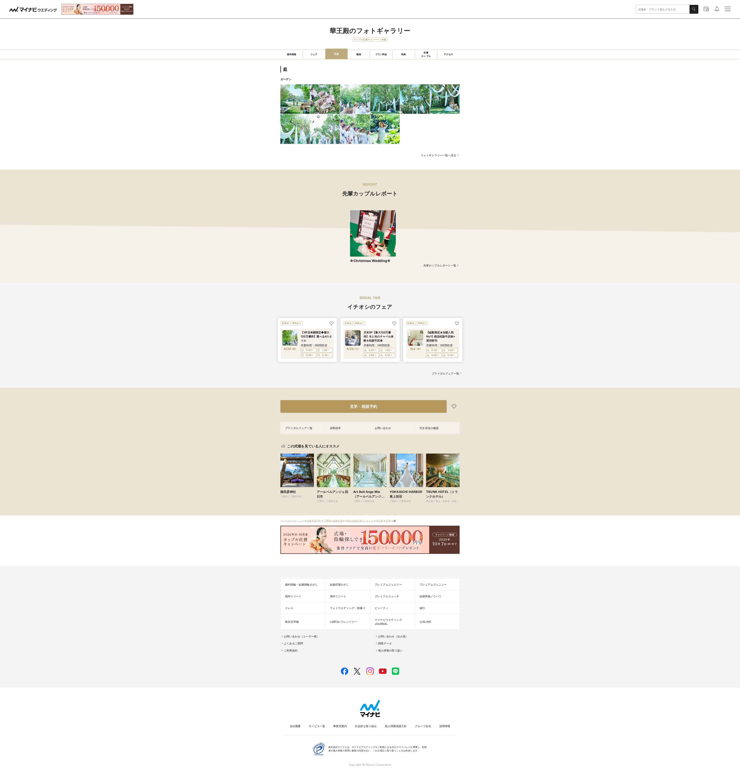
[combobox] (662, 9)
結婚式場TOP (314, 520)
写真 (388, 520)
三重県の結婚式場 (333, 520)
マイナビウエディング (292, 520)
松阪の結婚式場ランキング (359, 520)
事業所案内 (340, 726)
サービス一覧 (317, 726)
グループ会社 (423, 726)
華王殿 (379, 520)
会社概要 (295, 726)
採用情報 (444, 726)
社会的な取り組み (366, 726)
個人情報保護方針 (396, 726)
